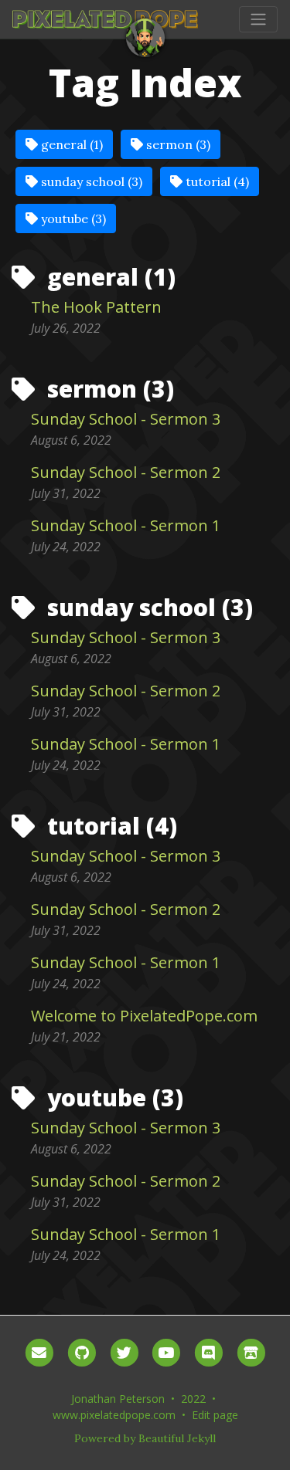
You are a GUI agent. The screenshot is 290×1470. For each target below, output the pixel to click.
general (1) (70, 144)
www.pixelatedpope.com (114, 1414)
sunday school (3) (90, 181)
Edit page (215, 1414)
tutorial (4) (216, 181)
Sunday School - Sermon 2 (125, 472)
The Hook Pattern (96, 306)
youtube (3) (72, 218)
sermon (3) (176, 144)
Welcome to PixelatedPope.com (144, 1015)
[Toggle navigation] (258, 19)
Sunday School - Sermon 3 (125, 418)
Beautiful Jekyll (177, 1438)
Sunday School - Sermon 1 (125, 525)
